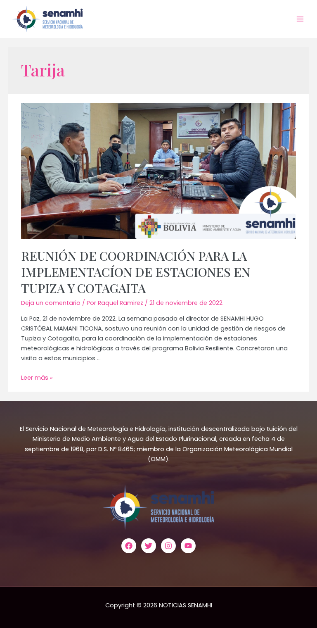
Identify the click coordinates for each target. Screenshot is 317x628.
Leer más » (37, 377)
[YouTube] (188, 545)
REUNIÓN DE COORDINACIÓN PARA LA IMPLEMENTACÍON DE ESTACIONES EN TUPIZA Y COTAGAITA (135, 271)
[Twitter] (148, 545)
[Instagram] (168, 545)
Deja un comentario (50, 303)
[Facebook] (128, 545)
